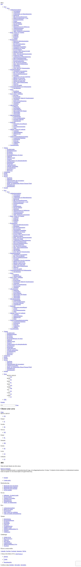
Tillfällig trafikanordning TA (11, 529)
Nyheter (6, 175)
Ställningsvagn (17, 133)
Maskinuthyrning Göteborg (10, 487)
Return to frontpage (5, 468)
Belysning (15, 95)
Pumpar (15, 21)
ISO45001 (23, 565)
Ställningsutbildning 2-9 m (10, 544)
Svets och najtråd (17, 85)
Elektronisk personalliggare (20, 123)
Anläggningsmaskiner (15, 9)
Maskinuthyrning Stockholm (11, 485)
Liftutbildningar (8, 543)
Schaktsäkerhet (17, 121)
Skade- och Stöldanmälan (10, 502)
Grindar (15, 125)
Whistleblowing (11, 185)
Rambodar (16, 36)
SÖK (5, 399)
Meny (2, 2)
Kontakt (6, 187)
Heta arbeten (7, 541)
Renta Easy (10, 170)
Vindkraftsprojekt (11, 165)
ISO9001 (11, 565)
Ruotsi (8, 378)
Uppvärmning (16, 102)
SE (11, 379)
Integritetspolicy (11, 186)
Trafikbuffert (16, 142)
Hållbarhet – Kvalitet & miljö (11, 495)
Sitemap (6, 556)
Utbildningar (7, 172)
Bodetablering (7, 519)
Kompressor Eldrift (18, 55)
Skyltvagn (15, 141)
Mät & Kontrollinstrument (19, 58)
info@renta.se (19, 554)
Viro (8, 389)
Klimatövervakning (18, 52)
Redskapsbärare (17, 22)
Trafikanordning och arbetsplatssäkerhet (17, 160)
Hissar (11, 89)
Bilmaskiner (16, 42)
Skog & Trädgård (17, 24)
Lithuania (3, 456)
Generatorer (16, 99)
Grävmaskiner (16, 11)
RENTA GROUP (11, 375)
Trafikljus (15, 143)
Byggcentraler (16, 96)
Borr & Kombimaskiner (19, 44)
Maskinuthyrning (5, 483)
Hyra (5, 7)
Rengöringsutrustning (18, 61)
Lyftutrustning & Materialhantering (22, 56)
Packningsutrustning (18, 19)
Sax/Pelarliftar (16, 108)
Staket (14, 128)
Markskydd (16, 15)
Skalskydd (12, 122)
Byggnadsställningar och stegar (15, 155)
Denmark (3, 440)
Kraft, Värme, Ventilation (16, 93)
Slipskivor (15, 84)
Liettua (8, 395)
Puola (8, 381)
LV (11, 394)
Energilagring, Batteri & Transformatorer (23, 98)
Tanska (9, 387)
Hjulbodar (15, 35)
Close (17, 405)
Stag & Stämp (16, 66)
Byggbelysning (11, 149)
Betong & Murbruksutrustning (20, 41)
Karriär (5, 173)
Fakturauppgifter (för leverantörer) (15, 180)
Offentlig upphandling (12, 166)
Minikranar (16, 106)
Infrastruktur (10, 163)
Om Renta (9, 177)
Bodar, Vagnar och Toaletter (17, 32)
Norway (3, 429)
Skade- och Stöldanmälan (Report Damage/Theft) (19, 183)
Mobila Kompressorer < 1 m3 (20, 18)
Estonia (2, 446)
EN (11, 377)
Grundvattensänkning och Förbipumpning (20, 86)
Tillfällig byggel (11, 158)
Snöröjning (16, 25)
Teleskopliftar (16, 112)
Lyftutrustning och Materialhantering (22, 14)
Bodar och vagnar (8, 509)
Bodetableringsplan (12, 150)
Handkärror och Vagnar (19, 48)
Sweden (3, 424)
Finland (2, 419)
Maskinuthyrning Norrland (10, 488)
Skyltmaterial (16, 139)
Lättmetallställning (17, 132)
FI (4, 421)
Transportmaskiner (18, 29)
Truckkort (6, 545)
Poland (2, 435)
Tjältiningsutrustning (18, 28)
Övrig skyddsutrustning (19, 118)
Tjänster (6, 148)
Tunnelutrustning (14, 145)
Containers (16, 34)
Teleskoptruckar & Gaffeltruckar (21, 26)
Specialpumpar (17, 88)
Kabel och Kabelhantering (19, 101)
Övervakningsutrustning (19, 126)
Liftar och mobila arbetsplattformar (12, 513)
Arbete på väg (7, 537)
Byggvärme (10, 153)
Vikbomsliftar (16, 113)
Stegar (14, 135)
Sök (2, 4)
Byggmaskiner (13, 39)
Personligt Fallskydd (18, 119)
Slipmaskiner (16, 65)
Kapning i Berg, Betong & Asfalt (21, 51)
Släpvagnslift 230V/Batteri (20, 111)
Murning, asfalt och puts (19, 79)
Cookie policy (7, 480)
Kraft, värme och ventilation (11, 512)
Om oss (6, 176)
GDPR (5, 559)
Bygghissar (16, 91)
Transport (9, 159)
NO (11, 385)
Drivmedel (16, 75)
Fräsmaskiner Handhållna (19, 46)
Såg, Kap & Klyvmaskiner (20, 62)
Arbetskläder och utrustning (20, 71)
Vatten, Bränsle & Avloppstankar (21, 31)
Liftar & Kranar (14, 105)
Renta (5, 374)
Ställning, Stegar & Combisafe (17, 129)
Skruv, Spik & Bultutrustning (20, 64)
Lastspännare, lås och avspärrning (21, 76)
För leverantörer (8, 497)
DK (11, 388)
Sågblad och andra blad (19, 81)
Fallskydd (9, 156)
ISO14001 (17, 565)
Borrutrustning (17, 45)
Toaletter (15, 38)
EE (11, 391)
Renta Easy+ (10, 169)
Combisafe (16, 131)
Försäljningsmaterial (15, 69)
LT (11, 397)
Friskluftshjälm (17, 116)
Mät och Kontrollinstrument (20, 17)
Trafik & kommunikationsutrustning (19, 136)
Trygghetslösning (11, 167)
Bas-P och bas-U (8, 538)
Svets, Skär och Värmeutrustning (21, 68)
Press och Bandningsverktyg (20, 59)
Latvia (8, 392)
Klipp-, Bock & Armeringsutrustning (22, 54)
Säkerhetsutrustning (15, 115)
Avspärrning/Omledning (19, 138)
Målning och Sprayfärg (19, 78)
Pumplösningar (10, 162)
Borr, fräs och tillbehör (19, 72)
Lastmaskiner (16, 12)
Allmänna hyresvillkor (12, 182)
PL (11, 382)
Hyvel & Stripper (17, 49)
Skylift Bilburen (17, 109)
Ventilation (16, 103)
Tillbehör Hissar (17, 92)
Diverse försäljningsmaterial (20, 74)
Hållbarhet (9, 179)
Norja (8, 384)
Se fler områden (8, 490)
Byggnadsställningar (9, 520)
